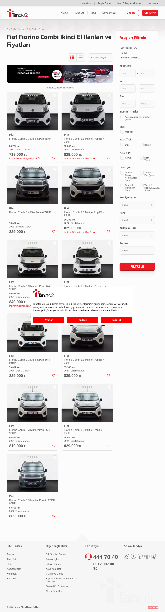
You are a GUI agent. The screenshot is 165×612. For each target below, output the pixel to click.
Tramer (124, 243)
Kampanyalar (109, 12)
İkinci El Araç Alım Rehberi (129, 3)
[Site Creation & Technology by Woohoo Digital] (153, 607)
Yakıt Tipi (125, 139)
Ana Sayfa (11, 29)
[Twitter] (126, 556)
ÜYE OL (131, 12)
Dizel (127, 145)
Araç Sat (79, 12)
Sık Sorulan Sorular (56, 554)
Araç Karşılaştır (54, 568)
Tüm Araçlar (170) (129, 47)
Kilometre (125, 65)
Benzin (147, 145)
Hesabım (11, 578)
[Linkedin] (140, 556)
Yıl (121, 81)
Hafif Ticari (147, 159)
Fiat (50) (124, 52)
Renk (123, 212)
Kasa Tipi (125, 152)
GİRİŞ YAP (150, 12)
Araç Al (64, 12)
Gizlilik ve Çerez (54, 573)
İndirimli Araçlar (129, 111)
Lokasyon (125, 167)
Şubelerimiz (85, 3)
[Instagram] (147, 556)
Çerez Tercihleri (54, 591)
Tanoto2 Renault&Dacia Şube (152, 188)
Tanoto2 (17, 13)
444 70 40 (105, 557)
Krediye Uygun (128, 197)
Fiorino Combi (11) (131, 57)
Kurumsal (152, 3)
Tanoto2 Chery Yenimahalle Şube (131, 176)
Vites (123, 126)
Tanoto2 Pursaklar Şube (130, 188)
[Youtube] (153, 556)
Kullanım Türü (128, 228)
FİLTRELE (137, 266)
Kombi (128, 157)
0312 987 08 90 (103, 566)
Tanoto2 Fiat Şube (149, 173)
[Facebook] (133, 556)
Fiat (28, 29)
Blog (93, 12)
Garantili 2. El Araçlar (57, 586)
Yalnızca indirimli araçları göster (137, 118)
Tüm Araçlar (52, 559)
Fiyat (123, 96)
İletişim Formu (104, 3)
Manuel (129, 131)
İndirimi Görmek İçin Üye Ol (23, 158)
